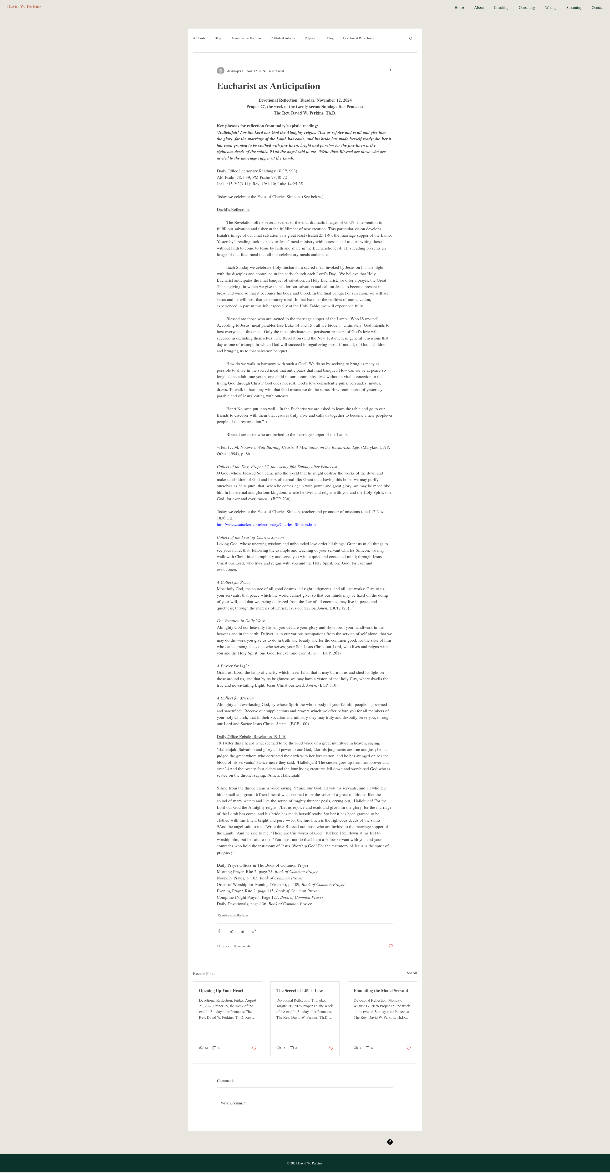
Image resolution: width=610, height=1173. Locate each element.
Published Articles (283, 38)
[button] (411, 38)
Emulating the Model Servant (381, 990)
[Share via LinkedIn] (242, 931)
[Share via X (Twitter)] (231, 931)
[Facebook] (390, 1142)
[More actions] (390, 71)
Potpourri (311, 38)
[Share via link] (254, 931)
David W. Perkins (24, 6)
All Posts (199, 38)
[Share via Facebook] (219, 931)
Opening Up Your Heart (221, 990)
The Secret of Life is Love (299, 990)
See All (412, 972)
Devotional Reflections (246, 38)
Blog (218, 38)
